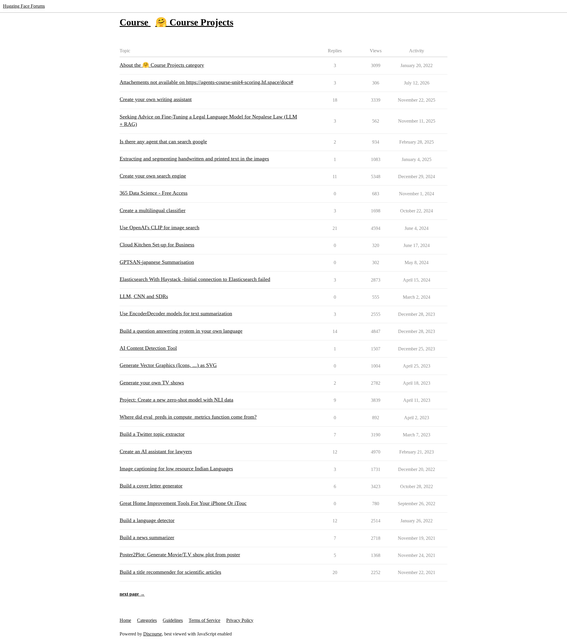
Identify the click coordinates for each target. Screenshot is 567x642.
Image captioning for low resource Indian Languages (176, 469)
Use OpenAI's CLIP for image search (159, 227)
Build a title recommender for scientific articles (170, 572)
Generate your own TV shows (152, 383)
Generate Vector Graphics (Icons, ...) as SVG (168, 365)
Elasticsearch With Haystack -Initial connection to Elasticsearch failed (195, 279)
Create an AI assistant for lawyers (156, 451)
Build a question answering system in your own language (181, 331)
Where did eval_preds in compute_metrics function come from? (188, 417)
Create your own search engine (153, 176)
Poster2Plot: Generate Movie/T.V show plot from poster (180, 555)
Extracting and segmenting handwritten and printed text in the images (194, 159)
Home (125, 620)
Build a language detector (147, 520)
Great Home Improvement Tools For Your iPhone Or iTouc (183, 503)
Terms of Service (204, 620)
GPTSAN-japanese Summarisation (157, 262)
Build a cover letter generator (151, 486)
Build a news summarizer (147, 537)
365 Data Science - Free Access (154, 193)
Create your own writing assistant (156, 99)
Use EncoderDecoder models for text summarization (176, 313)
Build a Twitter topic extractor (152, 434)
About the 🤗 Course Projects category (162, 65)
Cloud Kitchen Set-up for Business (157, 245)
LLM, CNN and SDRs (144, 296)
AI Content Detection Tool (148, 348)
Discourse (152, 633)
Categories (147, 620)
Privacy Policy (239, 620)
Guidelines (173, 620)
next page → (132, 594)
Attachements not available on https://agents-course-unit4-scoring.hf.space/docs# (206, 82)
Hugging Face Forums (24, 6)
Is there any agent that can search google (163, 141)
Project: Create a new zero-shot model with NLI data (176, 400)
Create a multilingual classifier (152, 210)
